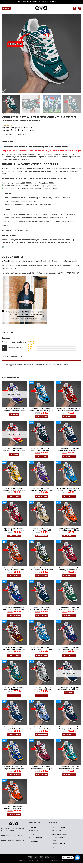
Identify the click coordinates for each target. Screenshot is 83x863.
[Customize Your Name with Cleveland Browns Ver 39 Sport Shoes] (14, 791)
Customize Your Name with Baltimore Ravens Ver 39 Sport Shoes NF (14, 411)
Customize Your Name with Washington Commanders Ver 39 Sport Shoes (14, 649)
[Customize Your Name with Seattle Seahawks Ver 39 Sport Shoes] (41, 592)
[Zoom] (4, 91)
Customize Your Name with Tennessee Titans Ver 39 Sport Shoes (41, 729)
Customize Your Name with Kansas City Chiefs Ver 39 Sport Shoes (14, 450)
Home (4, 113)
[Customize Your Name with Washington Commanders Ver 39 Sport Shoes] (14, 632)
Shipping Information (59, 834)
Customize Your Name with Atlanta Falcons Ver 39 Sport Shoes (14, 530)
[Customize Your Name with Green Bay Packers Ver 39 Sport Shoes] (41, 553)
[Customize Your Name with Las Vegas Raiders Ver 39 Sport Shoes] (41, 672)
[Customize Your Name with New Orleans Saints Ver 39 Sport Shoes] (41, 513)
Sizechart (34, 841)
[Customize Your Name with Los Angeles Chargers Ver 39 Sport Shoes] (68, 473)
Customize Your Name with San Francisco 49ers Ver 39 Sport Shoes (68, 411)
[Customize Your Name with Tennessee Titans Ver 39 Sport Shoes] (41, 712)
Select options (41, 416)
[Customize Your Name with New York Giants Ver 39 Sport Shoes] (68, 632)
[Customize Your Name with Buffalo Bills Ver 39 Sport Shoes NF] (14, 592)
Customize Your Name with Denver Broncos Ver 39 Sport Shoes (68, 450)
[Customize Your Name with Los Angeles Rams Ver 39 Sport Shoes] (14, 752)
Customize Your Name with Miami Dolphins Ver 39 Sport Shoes (69, 769)
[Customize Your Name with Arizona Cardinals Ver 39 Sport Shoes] (41, 752)
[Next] (77, 54)
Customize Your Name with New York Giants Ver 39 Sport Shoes (68, 649)
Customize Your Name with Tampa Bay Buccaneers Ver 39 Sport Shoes (68, 570)
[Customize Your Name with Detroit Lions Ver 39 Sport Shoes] (41, 632)
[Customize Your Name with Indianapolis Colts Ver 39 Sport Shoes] (14, 712)
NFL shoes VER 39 (14, 113)
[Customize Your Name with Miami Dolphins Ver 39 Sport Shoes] (68, 752)
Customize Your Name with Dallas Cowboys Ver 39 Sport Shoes (68, 689)
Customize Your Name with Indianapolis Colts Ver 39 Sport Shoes (14, 729)
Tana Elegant (9, 261)
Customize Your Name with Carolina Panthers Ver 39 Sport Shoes (41, 411)
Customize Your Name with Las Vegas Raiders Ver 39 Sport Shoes (41, 689)
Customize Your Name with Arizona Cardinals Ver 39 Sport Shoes (41, 769)
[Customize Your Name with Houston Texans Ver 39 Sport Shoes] (41, 433)
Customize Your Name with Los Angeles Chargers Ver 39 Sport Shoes (68, 490)
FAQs (33, 834)
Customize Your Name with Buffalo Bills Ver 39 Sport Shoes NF (14, 609)
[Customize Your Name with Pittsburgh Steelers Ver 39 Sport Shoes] (14, 473)
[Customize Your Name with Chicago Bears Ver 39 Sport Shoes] (14, 553)
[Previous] (5, 54)
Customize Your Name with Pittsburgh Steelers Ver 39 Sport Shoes (14, 490)
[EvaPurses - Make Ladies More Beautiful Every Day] (41, 8)
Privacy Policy (56, 830)
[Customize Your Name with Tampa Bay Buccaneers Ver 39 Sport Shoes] (68, 553)
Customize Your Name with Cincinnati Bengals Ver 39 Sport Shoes (68, 530)
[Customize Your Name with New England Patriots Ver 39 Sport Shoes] (68, 712)
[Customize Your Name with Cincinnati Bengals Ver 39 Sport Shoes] (68, 513)
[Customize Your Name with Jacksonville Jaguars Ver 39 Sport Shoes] (14, 672)
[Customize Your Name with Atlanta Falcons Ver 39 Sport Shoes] (14, 513)
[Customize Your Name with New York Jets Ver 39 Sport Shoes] (68, 592)
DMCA (54, 847)
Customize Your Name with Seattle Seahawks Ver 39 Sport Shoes (41, 609)
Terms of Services (58, 827)
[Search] (74, 8)
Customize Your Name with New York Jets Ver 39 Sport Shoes (69, 609)
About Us (34, 830)
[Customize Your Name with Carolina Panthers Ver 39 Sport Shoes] (41, 394)
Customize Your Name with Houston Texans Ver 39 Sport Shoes (41, 450)
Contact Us (35, 827)
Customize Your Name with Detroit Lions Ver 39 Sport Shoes (41, 648)
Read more (14, 414)
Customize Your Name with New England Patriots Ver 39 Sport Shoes (69, 729)
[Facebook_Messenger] (77, 857)
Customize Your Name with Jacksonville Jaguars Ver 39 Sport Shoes (14, 689)
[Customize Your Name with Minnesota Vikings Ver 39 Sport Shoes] (41, 473)
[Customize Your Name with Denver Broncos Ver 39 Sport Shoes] (68, 433)
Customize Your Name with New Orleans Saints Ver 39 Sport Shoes (41, 530)
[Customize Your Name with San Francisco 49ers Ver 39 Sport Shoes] (68, 394)
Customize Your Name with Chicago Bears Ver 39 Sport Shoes (14, 570)
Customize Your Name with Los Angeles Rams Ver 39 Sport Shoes (14, 769)
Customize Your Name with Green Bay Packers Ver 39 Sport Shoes (41, 570)
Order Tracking (36, 838)
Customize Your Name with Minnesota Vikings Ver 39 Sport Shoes (41, 490)
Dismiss (63, 2)
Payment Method (58, 844)
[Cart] (79, 8)
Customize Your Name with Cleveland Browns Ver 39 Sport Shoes (14, 808)
